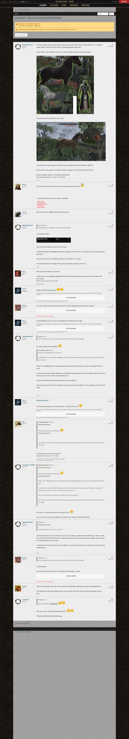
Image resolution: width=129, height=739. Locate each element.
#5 (112, 271)
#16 (112, 599)
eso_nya (24, 212)
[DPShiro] (18, 187)
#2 (112, 184)
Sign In (16, 14)
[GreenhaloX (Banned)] (18, 602)
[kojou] (18, 273)
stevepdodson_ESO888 (28, 465)
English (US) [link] (4, 1)
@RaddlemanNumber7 (43, 400)
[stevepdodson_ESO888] (18, 467)
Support (27, 1)
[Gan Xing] (18, 308)
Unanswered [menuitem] (74, 5)
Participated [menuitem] (86, 5)
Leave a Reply (22, 35)
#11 (112, 421)
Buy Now (124, 1)
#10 (112, 400)
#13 (112, 522)
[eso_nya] (18, 214)
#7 (112, 305)
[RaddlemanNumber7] (18, 47)
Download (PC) (115, 1)
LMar (23, 422)
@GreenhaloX (52, 290)
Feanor (24, 288)
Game (10, 1)
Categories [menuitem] (43, 5)
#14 (112, 557)
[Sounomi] (18, 588)
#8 (112, 320)
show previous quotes (44, 424)
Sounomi (24, 586)
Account (15, 1)
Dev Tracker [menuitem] (54, 5)
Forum (23, 1)
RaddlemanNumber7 (27, 44)
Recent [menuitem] (64, 5)
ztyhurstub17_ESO (43, 350)
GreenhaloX (25, 599)
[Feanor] (18, 291)
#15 (112, 586)
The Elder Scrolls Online (65, 1)
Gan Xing (24, 305)
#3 (112, 211)
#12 (112, 464)
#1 (112, 44)
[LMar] (18, 424)
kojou (23, 271)
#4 (112, 225)
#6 (112, 288)
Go (111, 14)
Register (22, 632)
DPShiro (24, 184)
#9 (112, 336)
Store (19, 1)
